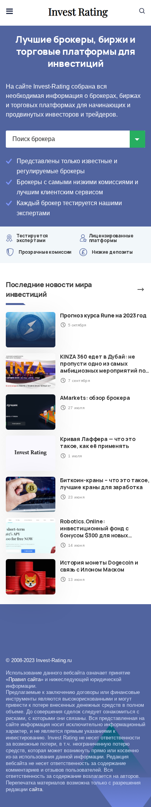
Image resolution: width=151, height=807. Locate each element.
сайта (35, 789)
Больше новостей (131, 289)
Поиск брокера (33, 139)
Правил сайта (25, 679)
